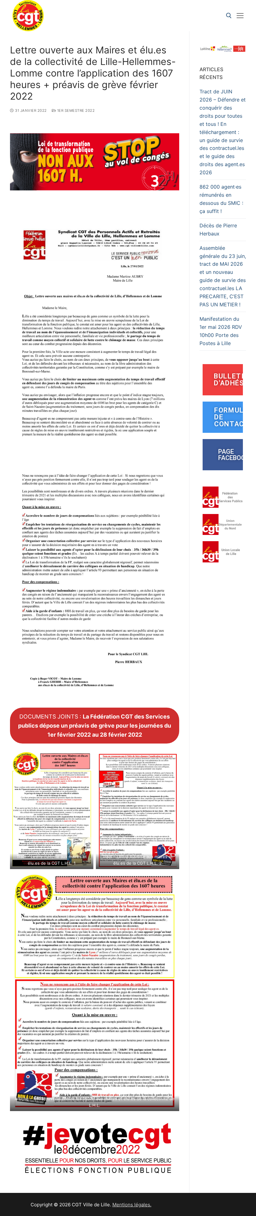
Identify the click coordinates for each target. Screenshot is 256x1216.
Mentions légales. (131, 1205)
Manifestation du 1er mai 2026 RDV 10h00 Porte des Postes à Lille (220, 331)
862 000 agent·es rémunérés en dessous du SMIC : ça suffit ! (221, 199)
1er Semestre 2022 (75, 110)
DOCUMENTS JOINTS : (94, 725)
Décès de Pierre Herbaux (218, 229)
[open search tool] (229, 15)
